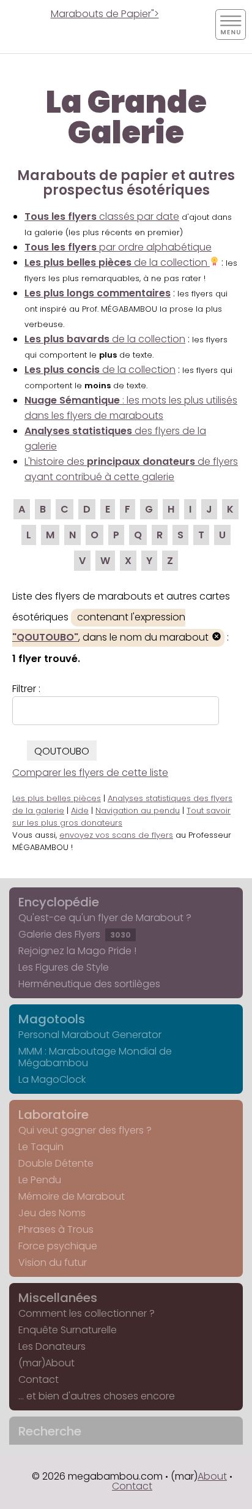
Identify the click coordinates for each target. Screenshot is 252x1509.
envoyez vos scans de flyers (116, 835)
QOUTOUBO (61, 751)
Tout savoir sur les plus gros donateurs (121, 817)
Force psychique (57, 1246)
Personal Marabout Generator (89, 1035)
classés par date (101, 216)
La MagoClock (52, 1079)
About (212, 1476)
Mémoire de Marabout (71, 1196)
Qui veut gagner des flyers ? (85, 1130)
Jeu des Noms (52, 1213)
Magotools (51, 1019)
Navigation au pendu (137, 810)
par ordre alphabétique (118, 247)
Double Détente (56, 1163)
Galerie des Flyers (74, 934)
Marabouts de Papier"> (105, 14)
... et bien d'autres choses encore (96, 1396)
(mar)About (46, 1363)
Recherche (49, 1431)
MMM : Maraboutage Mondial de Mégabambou (95, 1057)
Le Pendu (39, 1180)
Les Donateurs (52, 1346)
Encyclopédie (58, 902)
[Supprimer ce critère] (216, 638)
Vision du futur (52, 1262)
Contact (38, 1379)
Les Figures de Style (63, 967)
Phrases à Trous (56, 1229)
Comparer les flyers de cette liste (90, 773)
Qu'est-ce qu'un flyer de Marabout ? (104, 918)
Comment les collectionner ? (86, 1313)
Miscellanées (57, 1297)
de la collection (117, 262)
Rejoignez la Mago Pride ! (77, 951)
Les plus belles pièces (56, 798)
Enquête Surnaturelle (67, 1330)
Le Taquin (41, 1147)
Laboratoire (53, 1114)
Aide (80, 810)
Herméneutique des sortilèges (89, 984)
